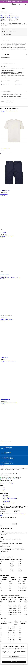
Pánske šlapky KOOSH (4, 357)
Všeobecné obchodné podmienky (10, 498)
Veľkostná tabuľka (4, 57)
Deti (4, 490)
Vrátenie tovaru (6, 499)
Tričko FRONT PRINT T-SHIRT (5, 148)
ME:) (12, 483)
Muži (4, 487)
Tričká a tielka (3, 11)
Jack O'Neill (5, 495)
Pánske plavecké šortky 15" (5, 399)
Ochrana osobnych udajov (8, 502)
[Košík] (22, 4)
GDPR (4, 504)
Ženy (4, 489)
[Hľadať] (19, 4)
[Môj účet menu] (25, 4)
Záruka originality (6, 497)
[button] (26, 1)
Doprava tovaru (6, 501)
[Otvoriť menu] (2, 4)
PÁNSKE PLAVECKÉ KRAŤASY (6, 440)
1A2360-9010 (4, 25)
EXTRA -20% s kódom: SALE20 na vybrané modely (13, 1)
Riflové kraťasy (3, 232)
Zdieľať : (3, 101)
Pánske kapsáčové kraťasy (5, 190)
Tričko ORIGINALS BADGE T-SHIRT (6, 315)
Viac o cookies (13, 652)
